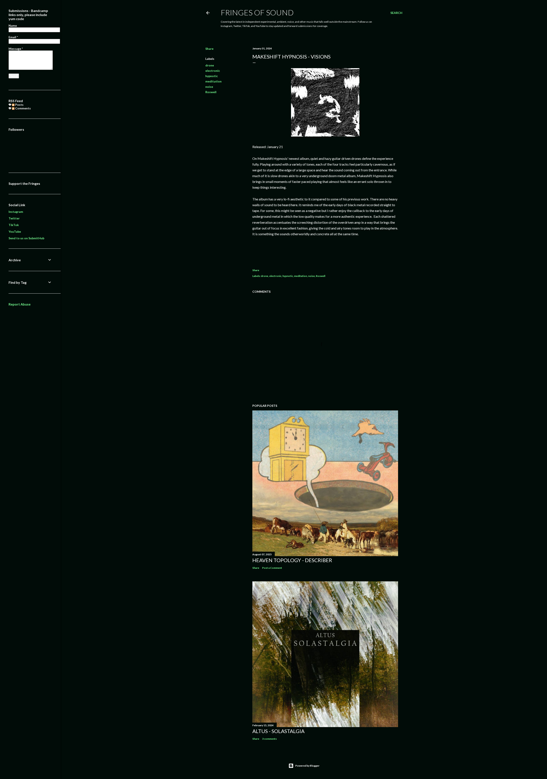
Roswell (210, 92)
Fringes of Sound (257, 12)
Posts (19, 104)
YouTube (15, 231)
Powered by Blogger (307, 765)
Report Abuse (20, 304)
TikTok (14, 225)
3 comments (269, 738)
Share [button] (209, 48)
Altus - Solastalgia (278, 731)
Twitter (14, 218)
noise (209, 86)
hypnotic (211, 76)
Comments (23, 108)
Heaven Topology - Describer (292, 560)
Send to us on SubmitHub (26, 238)
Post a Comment (272, 567)
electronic (212, 70)
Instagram (16, 211)
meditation (213, 81)
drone (209, 65)
